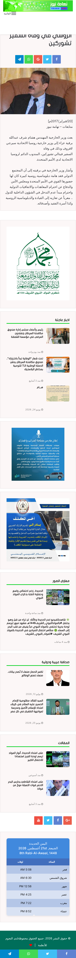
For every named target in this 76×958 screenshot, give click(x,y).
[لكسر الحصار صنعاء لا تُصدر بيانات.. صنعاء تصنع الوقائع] (57, 678)
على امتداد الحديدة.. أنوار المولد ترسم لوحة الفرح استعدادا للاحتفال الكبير (26, 756)
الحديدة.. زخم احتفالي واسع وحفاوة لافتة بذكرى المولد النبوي (27, 594)
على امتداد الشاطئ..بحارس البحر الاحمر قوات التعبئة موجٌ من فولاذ (25, 785)
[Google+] (67, 820)
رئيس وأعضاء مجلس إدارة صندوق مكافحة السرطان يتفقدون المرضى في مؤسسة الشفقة (25, 333)
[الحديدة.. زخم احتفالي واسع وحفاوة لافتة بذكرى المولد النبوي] (57, 597)
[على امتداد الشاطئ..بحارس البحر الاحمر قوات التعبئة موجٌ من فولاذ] (57, 788)
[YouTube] (38, 820)
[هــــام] (57, 393)
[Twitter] (48, 820)
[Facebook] (58, 820)
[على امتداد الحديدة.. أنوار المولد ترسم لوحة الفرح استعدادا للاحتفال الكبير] (57, 759)
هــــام (40, 387)
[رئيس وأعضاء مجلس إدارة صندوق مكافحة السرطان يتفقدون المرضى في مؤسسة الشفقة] (57, 336)
